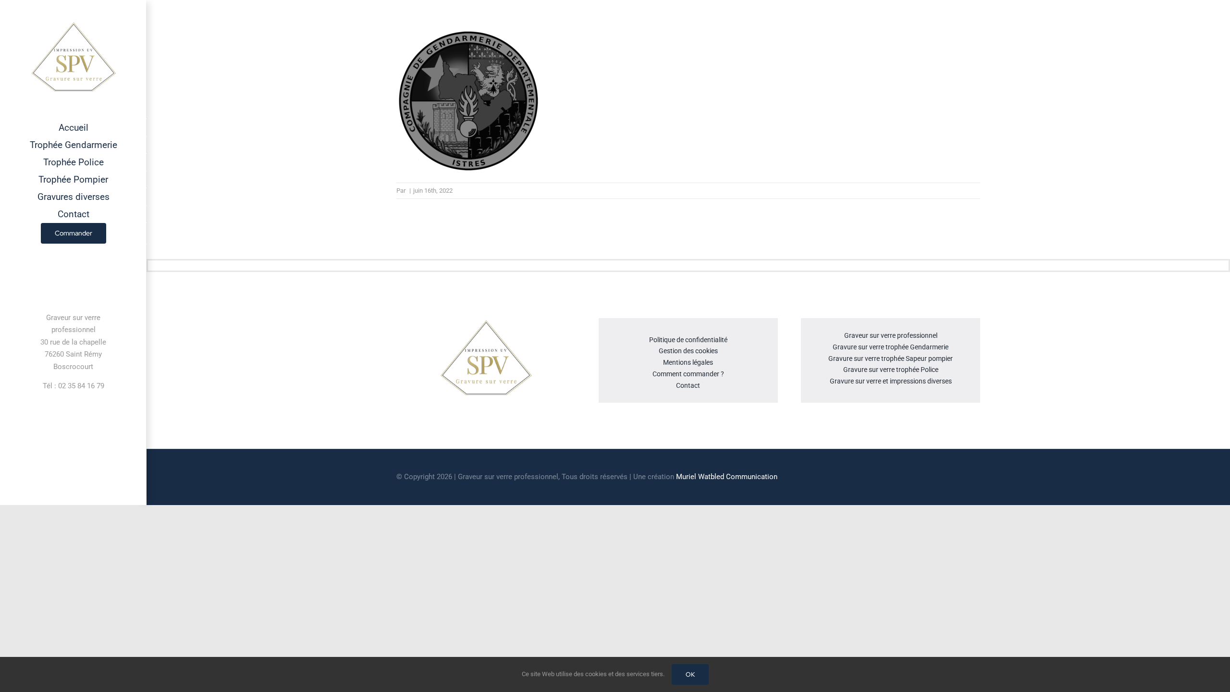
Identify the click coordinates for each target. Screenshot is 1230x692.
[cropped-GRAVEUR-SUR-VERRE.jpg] (486, 322)
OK (690, 674)
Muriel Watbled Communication (726, 476)
